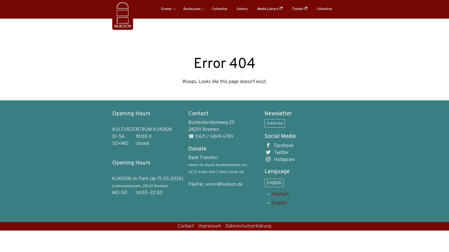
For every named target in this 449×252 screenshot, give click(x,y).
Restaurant (191, 9)
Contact (186, 226)
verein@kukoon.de (224, 184)
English (274, 183)
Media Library (268, 9)
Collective (219, 9)
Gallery (242, 9)
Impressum (209, 226)
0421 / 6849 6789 (214, 136)
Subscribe (275, 123)
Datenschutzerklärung (248, 226)
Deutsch (280, 194)
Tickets (298, 9)
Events (166, 9)
